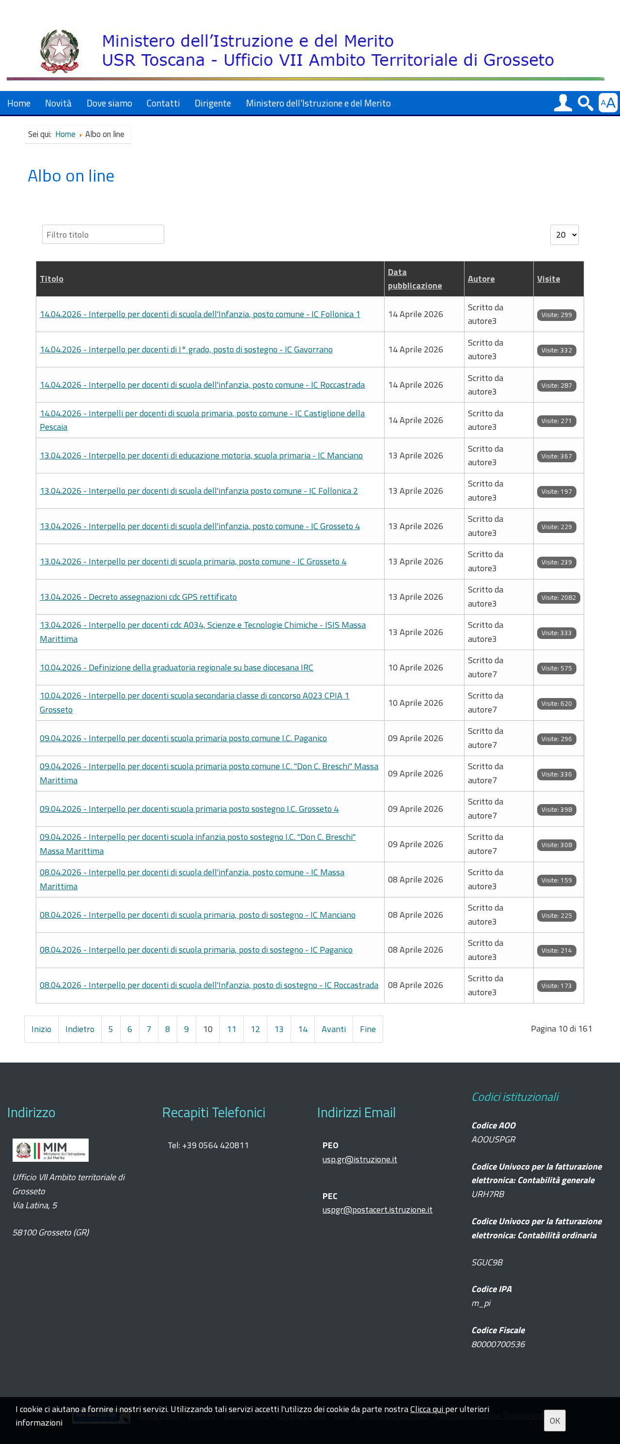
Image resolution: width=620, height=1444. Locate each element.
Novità (58, 103)
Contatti (163, 103)
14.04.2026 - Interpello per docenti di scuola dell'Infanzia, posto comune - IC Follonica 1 (200, 313)
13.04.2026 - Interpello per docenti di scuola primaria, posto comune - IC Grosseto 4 (193, 561)
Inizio (41, 1028)
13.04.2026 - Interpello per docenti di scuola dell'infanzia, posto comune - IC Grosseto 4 (200, 525)
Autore (481, 278)
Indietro (79, 1028)
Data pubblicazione (415, 278)
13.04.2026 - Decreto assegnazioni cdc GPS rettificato (138, 596)
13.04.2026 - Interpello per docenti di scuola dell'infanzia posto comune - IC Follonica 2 (199, 490)
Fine (368, 1028)
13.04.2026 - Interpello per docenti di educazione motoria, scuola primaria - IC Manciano (201, 455)
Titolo (51, 278)
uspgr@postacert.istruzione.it (378, 1209)
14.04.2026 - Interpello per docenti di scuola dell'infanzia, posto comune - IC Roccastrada (202, 384)
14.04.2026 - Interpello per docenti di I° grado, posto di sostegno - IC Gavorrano (186, 349)
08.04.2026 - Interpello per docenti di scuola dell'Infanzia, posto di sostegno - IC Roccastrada (209, 984)
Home (19, 103)
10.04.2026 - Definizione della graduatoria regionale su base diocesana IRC (176, 667)
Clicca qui (427, 1408)
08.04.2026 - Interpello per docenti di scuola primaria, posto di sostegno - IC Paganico (196, 949)
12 (255, 1028)
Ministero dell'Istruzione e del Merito (318, 103)
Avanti (334, 1028)
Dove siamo (109, 103)
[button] (563, 102)
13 (279, 1028)
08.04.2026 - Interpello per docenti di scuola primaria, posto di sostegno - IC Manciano (198, 914)
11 (231, 1028)
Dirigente (213, 103)
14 (303, 1028)
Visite (548, 278)
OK (555, 1420)
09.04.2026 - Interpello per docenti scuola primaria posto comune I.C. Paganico (183, 738)
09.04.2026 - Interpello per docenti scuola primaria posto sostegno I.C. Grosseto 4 (189, 808)
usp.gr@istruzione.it (360, 1159)
